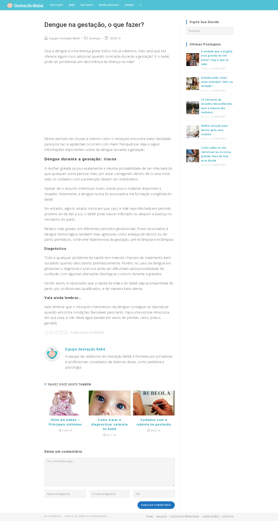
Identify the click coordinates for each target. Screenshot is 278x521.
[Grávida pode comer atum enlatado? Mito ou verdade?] (192, 83)
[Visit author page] (52, 353)
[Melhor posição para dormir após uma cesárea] (192, 131)
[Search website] (141, 5)
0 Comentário (218, 68)
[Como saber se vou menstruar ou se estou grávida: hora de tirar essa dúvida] (192, 155)
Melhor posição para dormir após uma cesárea (214, 130)
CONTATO (228, 516)
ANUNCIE (162, 516)
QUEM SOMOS (211, 516)
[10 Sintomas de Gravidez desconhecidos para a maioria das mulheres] (192, 107)
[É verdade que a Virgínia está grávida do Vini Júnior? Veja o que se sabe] (192, 59)
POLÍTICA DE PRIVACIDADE (184, 516)
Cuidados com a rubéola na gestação (154, 422)
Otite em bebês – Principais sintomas (65, 422)
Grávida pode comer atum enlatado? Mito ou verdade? (217, 82)
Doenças (95, 38)
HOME (149, 516)
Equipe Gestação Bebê (64, 38)
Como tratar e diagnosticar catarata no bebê (109, 424)
